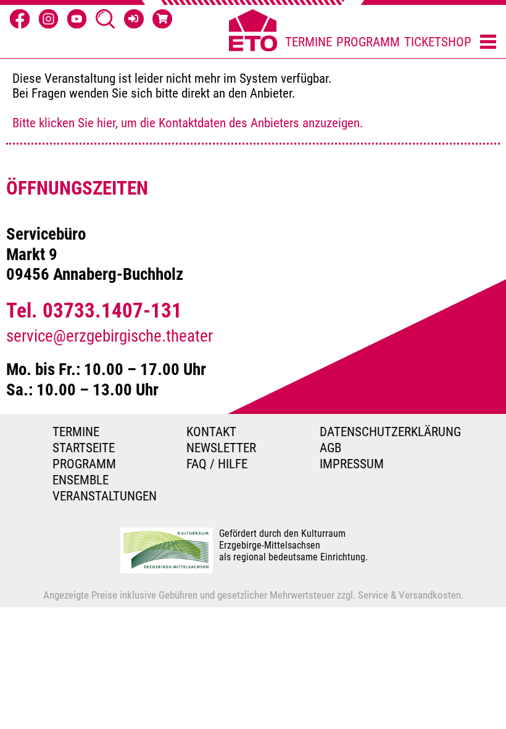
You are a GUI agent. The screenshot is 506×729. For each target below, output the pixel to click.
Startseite (83, 447)
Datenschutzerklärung (387, 431)
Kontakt (211, 431)
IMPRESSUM (352, 464)
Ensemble (80, 480)
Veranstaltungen (104, 496)
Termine (308, 42)
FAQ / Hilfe (216, 464)
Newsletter (221, 447)
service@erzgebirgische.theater (109, 336)
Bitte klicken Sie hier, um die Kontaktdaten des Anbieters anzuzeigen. (187, 123)
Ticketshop (437, 42)
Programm (368, 42)
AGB (330, 447)
